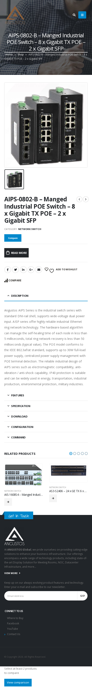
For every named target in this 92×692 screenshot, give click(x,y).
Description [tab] (19, 296)
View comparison (18, 683)
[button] (71, 453)
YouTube (12, 629)
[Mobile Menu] (82, 15)
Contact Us (13, 635)
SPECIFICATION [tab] (20, 406)
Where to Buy (15, 619)
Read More (19, 253)
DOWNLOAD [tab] (19, 416)
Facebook (7, 269)
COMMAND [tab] (18, 437)
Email (38, 269)
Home (9, 54)
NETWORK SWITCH (29, 229)
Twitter (15, 269)
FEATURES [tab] (17, 395)
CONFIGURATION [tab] (22, 427)
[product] (42, 470)
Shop (21, 54)
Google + (31, 269)
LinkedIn (23, 269)
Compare (15, 280)
